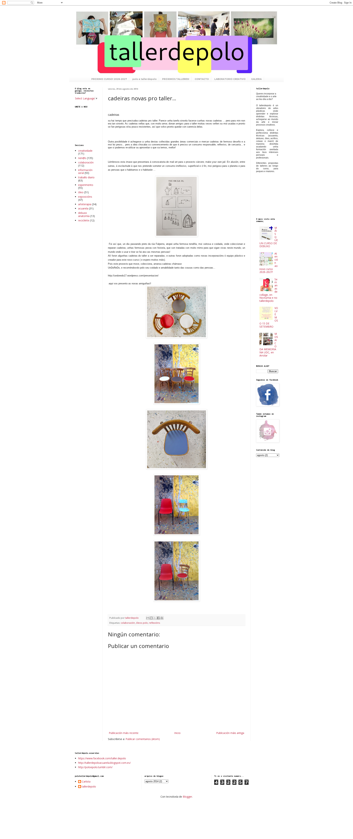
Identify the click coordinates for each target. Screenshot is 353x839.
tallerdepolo (89, 786)
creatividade (85, 150)
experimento (85, 185)
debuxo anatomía (84, 214)
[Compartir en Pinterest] (162, 618)
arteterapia (84, 204)
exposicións (85, 196)
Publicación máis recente (123, 733)
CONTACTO (202, 79)
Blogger (187, 796)
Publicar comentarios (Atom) (143, 739)
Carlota (86, 781)
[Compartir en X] (155, 618)
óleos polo (142, 622)
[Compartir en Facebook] (158, 618)
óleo (80, 192)
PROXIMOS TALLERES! (175, 79)
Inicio (177, 733)
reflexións (154, 622)
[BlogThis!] (151, 618)
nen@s (82, 158)
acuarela (83, 208)
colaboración (128, 622)
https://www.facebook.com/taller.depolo (102, 758)
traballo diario (86, 177)
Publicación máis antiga (230, 733)
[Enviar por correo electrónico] (148, 618)
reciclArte (83, 220)
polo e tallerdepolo (144, 79)
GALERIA (256, 79)
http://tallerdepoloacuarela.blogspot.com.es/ (104, 762)
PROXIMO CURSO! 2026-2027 (109, 79)
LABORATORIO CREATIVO (230, 79)
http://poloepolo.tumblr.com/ (95, 767)
